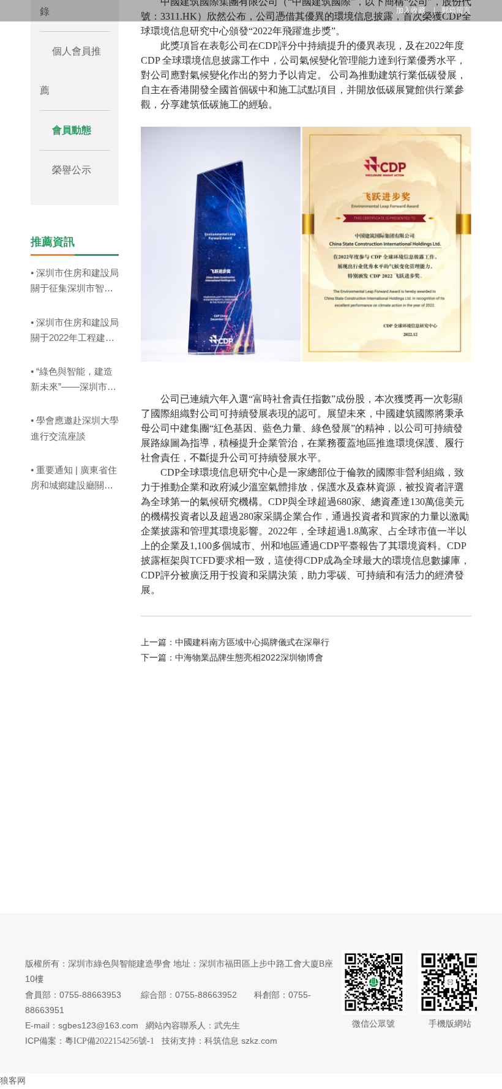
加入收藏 (411, 10)
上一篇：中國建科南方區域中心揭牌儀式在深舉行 (235, 642)
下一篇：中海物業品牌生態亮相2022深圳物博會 (232, 657)
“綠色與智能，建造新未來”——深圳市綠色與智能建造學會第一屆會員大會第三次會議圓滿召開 (73, 380)
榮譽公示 (71, 170)
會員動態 (71, 130)
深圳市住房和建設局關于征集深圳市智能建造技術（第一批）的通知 (75, 282)
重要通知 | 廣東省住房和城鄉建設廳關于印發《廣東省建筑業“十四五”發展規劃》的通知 (74, 479)
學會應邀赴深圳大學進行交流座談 (75, 428)
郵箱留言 (456, 10)
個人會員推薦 (70, 70)
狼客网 (13, 1080)
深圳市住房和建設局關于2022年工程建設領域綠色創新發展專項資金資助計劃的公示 (75, 331)
